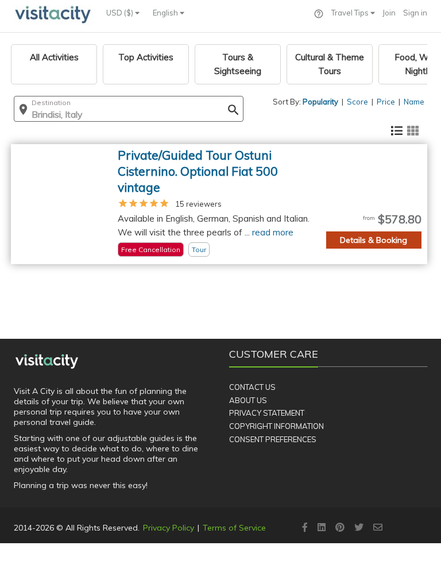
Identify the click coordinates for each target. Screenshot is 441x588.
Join (389, 12)
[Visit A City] (47, 361)
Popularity (320, 101)
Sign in (415, 12)
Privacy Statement (266, 412)
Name (414, 101)
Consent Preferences (272, 439)
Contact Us (252, 387)
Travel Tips (350, 12)
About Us (248, 400)
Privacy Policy (168, 528)
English (166, 12)
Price (386, 101)
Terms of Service (234, 528)
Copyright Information (276, 426)
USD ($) (120, 12)
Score (357, 101)
